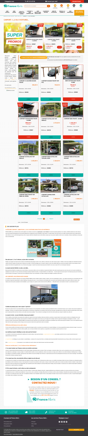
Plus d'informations (8, 434)
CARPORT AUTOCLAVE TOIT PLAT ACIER (71, 195)
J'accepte (76, 429)
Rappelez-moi (9, 1)
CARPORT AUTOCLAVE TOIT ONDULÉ (49, 119)
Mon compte (68, 8)
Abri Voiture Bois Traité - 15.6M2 (73, 81)
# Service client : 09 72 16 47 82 (65, 424)
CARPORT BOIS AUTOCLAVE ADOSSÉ (72, 157)
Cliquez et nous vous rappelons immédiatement (33, 57)
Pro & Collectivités (55, 8)
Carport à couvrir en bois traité (27, 81)
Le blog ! (61, 7)
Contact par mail (52, 1)
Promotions (76, 1)
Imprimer (82, 16)
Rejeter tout (60, 429)
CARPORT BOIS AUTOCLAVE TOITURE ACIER (49, 157)
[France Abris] (13, 5)
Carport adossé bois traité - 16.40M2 (34, 40)
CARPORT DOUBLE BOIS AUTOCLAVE (48, 195)
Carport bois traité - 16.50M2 (54, 40)
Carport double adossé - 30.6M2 (73, 40)
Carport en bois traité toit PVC (50, 81)
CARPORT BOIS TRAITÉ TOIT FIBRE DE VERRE (27, 195)
